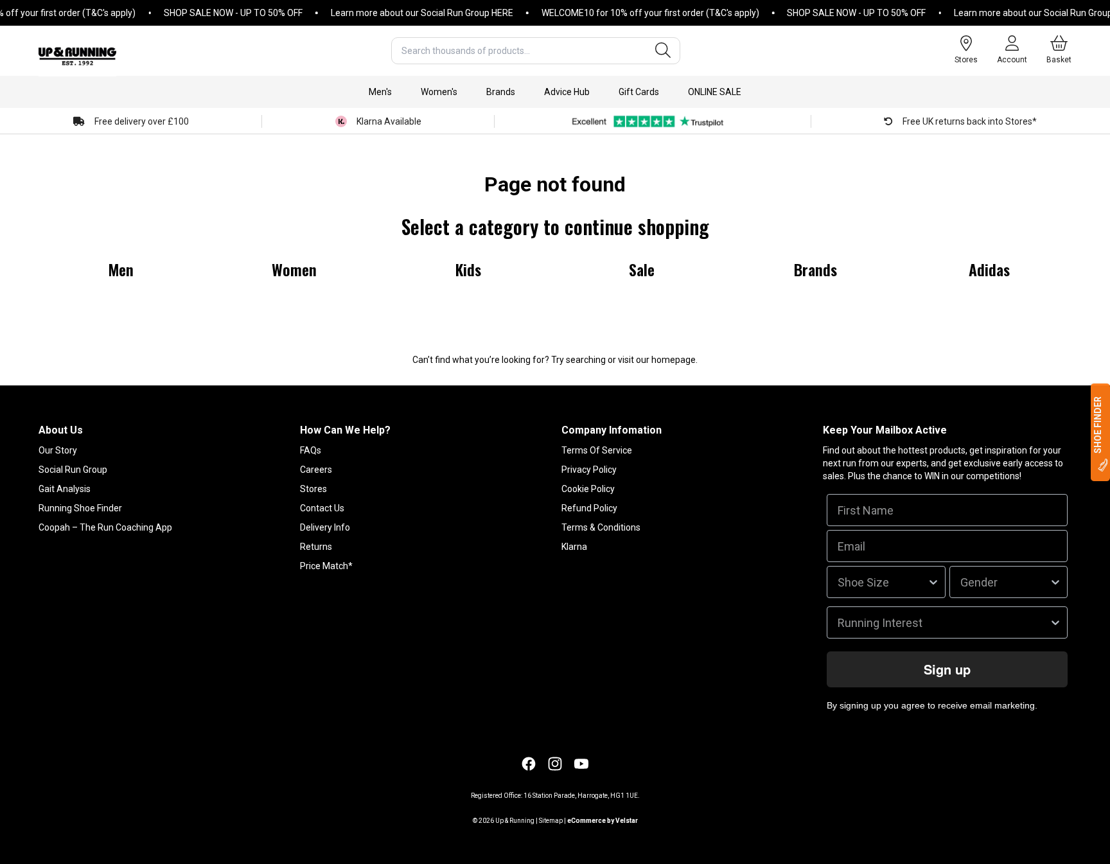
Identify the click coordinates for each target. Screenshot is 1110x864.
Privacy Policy (589, 469)
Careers (316, 469)
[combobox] (535, 50)
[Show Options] (933, 582)
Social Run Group (73, 469)
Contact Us (322, 508)
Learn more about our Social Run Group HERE (408, 13)
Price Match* (326, 566)
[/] (77, 50)
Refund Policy (589, 508)
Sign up (947, 669)
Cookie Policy (588, 489)
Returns (316, 547)
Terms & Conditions (600, 527)
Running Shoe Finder (80, 508)
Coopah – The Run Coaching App (105, 527)
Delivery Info (325, 527)
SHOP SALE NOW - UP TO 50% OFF (219, 13)
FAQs (310, 450)
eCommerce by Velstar (602, 820)
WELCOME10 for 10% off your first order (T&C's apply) (637, 13)
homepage (673, 360)
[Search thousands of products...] (663, 50)
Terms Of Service (596, 450)
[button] (380, 91)
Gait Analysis (65, 489)
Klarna (574, 547)
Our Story (58, 450)
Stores (313, 489)
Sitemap (551, 820)
